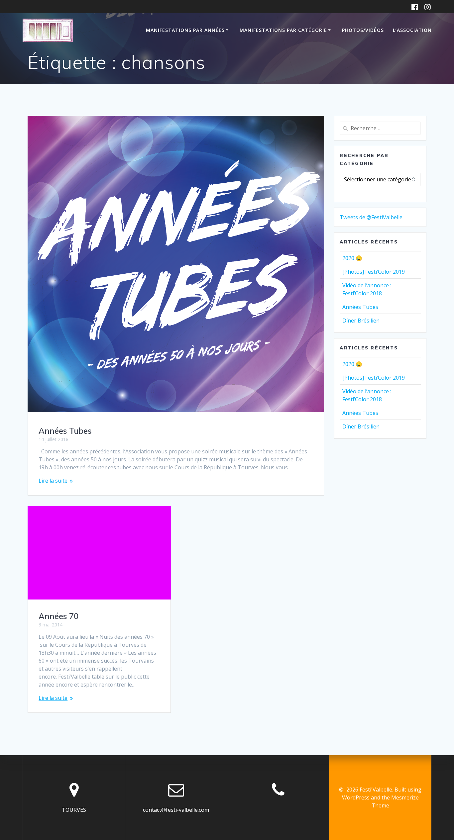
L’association (412, 30)
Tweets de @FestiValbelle (371, 217)
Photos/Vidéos (363, 30)
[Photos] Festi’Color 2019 (373, 271)
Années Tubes (65, 431)
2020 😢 (352, 258)
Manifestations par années (185, 30)
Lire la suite (53, 480)
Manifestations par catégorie (283, 30)
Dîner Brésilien (361, 320)
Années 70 (58, 616)
